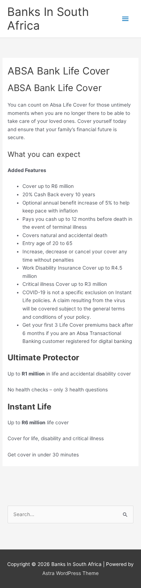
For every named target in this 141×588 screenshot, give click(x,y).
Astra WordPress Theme (70, 573)
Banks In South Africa (48, 19)
